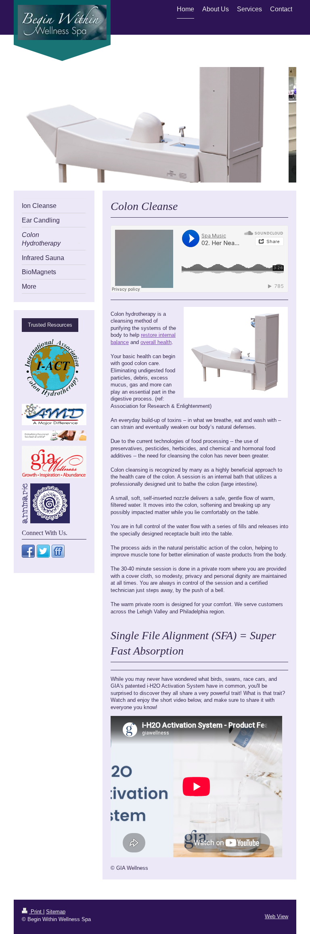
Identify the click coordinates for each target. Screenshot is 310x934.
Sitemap (55, 912)
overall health (156, 342)
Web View (276, 916)
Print (36, 912)
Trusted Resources (50, 325)
